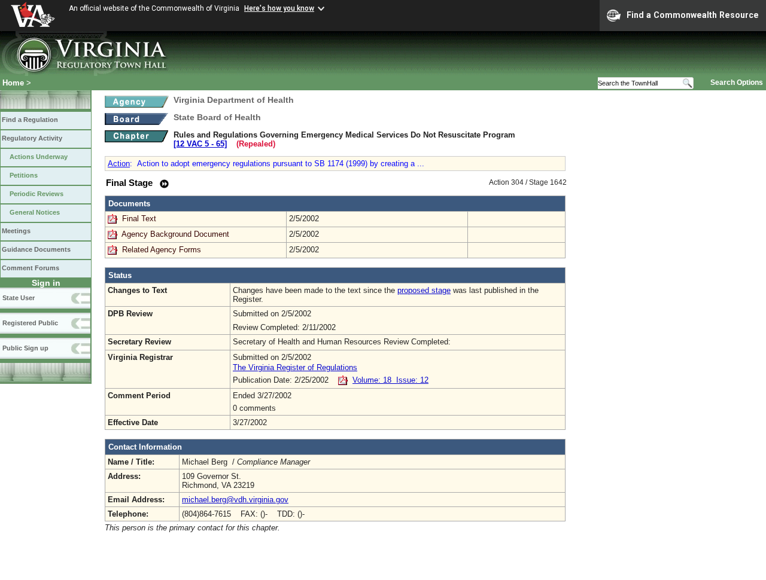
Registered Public (30, 322)
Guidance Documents (36, 249)
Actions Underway (39, 156)
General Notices (35, 212)
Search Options (736, 82)
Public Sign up (25, 348)
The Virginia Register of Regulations (295, 367)
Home (13, 82)
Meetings (16, 230)
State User (18, 297)
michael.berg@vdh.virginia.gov (235, 499)
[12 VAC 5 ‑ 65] (200, 143)
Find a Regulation (30, 119)
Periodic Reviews (36, 193)
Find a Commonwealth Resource (693, 15)
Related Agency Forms (161, 249)
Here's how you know (279, 8)
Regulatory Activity (32, 138)
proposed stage (424, 290)
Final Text (140, 218)
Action (119, 163)
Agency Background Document (175, 234)
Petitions (24, 175)
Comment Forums (30, 267)
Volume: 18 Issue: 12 (390, 380)
